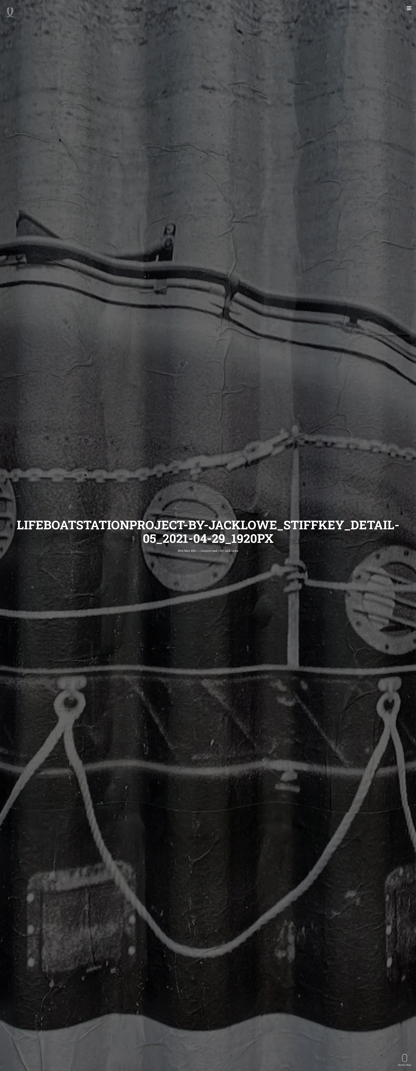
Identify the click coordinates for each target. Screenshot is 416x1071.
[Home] (10, 12)
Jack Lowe (231, 550)
